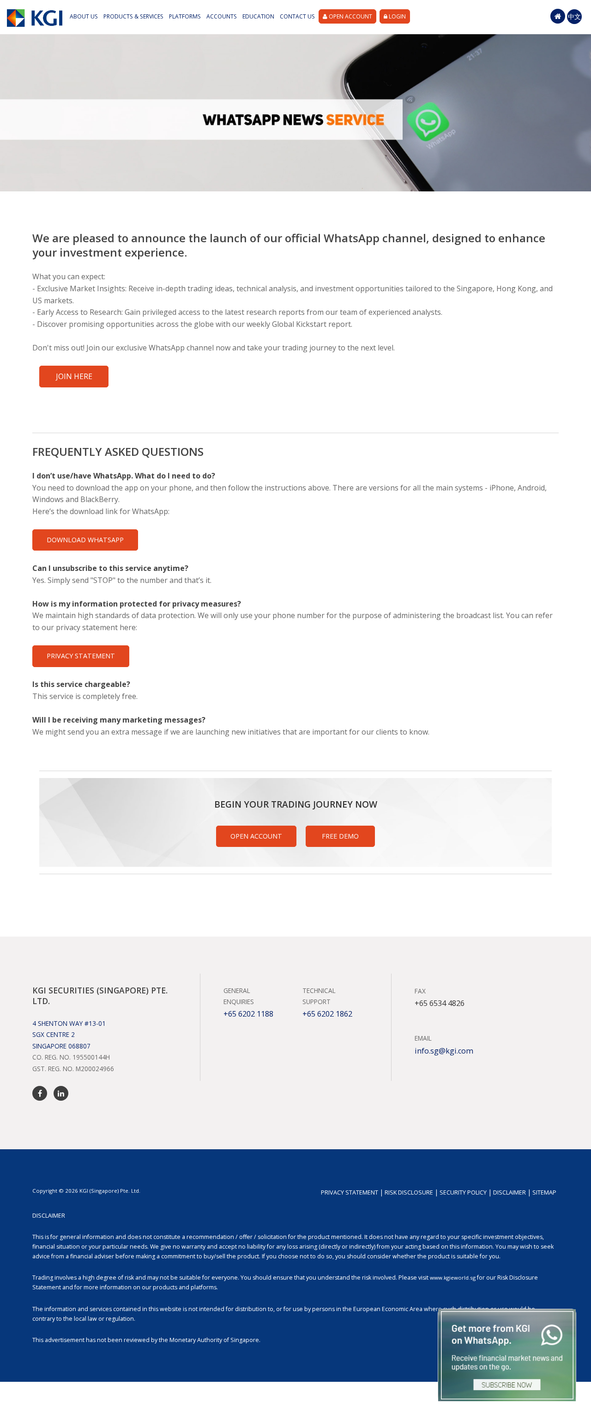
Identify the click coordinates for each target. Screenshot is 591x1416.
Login (396, 16)
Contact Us (297, 16)
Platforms (185, 16)
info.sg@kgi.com (444, 1051)
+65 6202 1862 (327, 1014)
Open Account (349, 16)
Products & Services (133, 16)
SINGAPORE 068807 (61, 1046)
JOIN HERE (74, 376)
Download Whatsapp (85, 539)
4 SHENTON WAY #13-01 (69, 1023)
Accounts (221, 16)
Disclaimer (509, 1192)
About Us (84, 16)
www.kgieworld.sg (453, 1277)
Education (258, 16)
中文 (574, 16)
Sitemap (544, 1192)
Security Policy (463, 1192)
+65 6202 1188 (248, 1014)
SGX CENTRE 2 (53, 1034)
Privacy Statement (81, 655)
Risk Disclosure (409, 1192)
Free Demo (340, 836)
